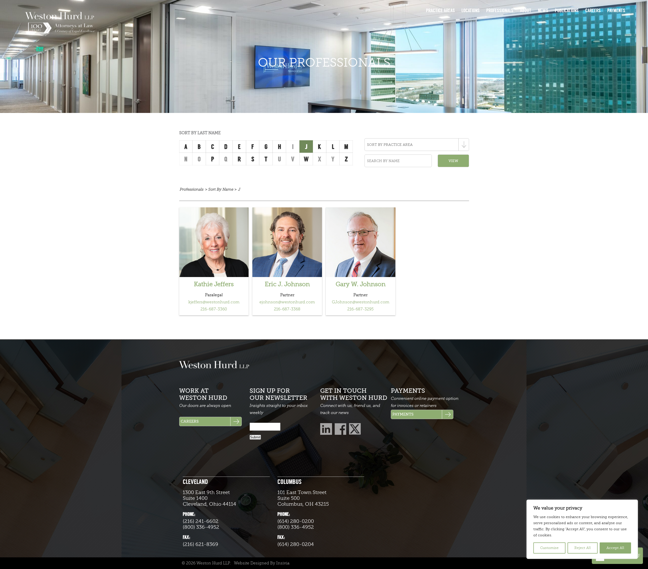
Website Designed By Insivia (262, 563)
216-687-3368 (287, 309)
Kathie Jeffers (214, 284)
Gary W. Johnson (361, 284)
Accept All (615, 548)
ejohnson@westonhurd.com (287, 302)
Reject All (582, 548)
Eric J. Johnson (287, 284)
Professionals (192, 189)
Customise (549, 548)
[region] (582, 529)
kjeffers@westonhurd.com (213, 302)
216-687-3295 (360, 309)
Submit (255, 437)
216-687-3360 (213, 309)
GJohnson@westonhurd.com (360, 302)
